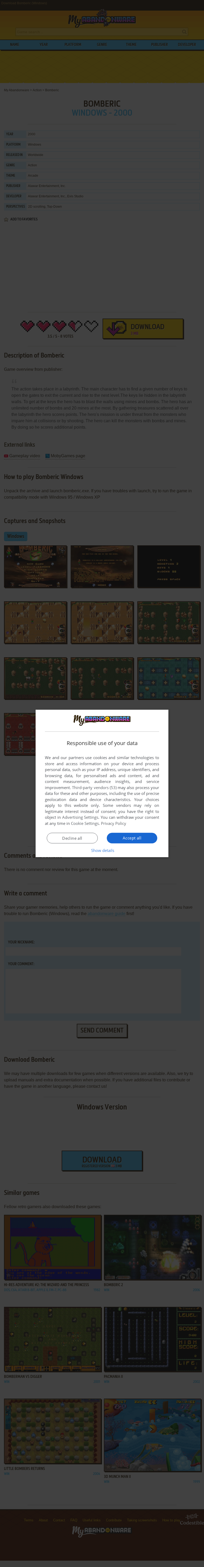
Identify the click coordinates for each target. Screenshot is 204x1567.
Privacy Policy (113, 823)
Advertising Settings (80, 817)
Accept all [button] (132, 838)
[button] (102, 850)
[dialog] (102, 783)
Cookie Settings (85, 823)
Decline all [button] (72, 838)
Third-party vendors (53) (94, 787)
